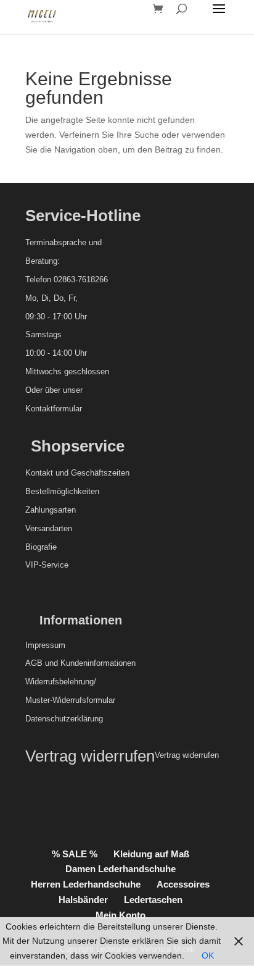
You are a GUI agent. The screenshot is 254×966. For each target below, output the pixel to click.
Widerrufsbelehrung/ (60, 681)
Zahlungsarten (50, 509)
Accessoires (183, 884)
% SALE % (74, 854)
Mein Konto (120, 915)
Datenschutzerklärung (64, 718)
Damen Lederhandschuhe (120, 868)
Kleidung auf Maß (151, 854)
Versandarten (48, 528)
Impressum (45, 645)
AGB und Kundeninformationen (80, 663)
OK (208, 955)
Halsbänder (83, 899)
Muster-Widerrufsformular (70, 700)
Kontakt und (46, 472)
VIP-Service (46, 564)
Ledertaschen (153, 899)
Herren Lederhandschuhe (86, 884)
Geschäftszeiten (100, 472)
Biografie (41, 547)
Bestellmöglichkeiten (62, 491)
